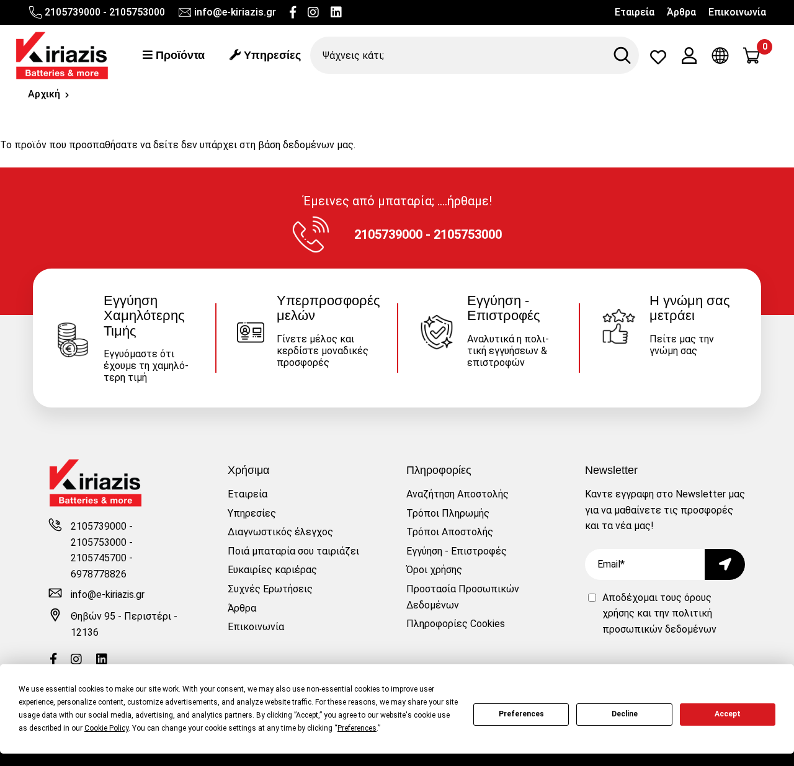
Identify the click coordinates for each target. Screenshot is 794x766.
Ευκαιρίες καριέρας (272, 570)
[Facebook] (292, 12)
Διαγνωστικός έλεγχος (280, 532)
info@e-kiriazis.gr (235, 12)
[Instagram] (313, 12)
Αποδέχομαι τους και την (659, 613)
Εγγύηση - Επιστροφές (456, 551)
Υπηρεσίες (271, 55)
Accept (728, 714)
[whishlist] (658, 60)
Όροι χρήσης (434, 570)
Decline (625, 714)
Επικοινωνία (737, 12)
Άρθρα (681, 12)
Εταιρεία (634, 12)
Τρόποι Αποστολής (449, 532)
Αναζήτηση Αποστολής (457, 494)
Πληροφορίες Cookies (455, 624)
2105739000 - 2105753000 (105, 12)
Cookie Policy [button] (106, 728)
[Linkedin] (336, 12)
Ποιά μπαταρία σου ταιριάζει (293, 551)
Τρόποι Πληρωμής (447, 513)
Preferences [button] (357, 728)
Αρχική (44, 94)
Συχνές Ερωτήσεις (270, 589)
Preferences (521, 714)
